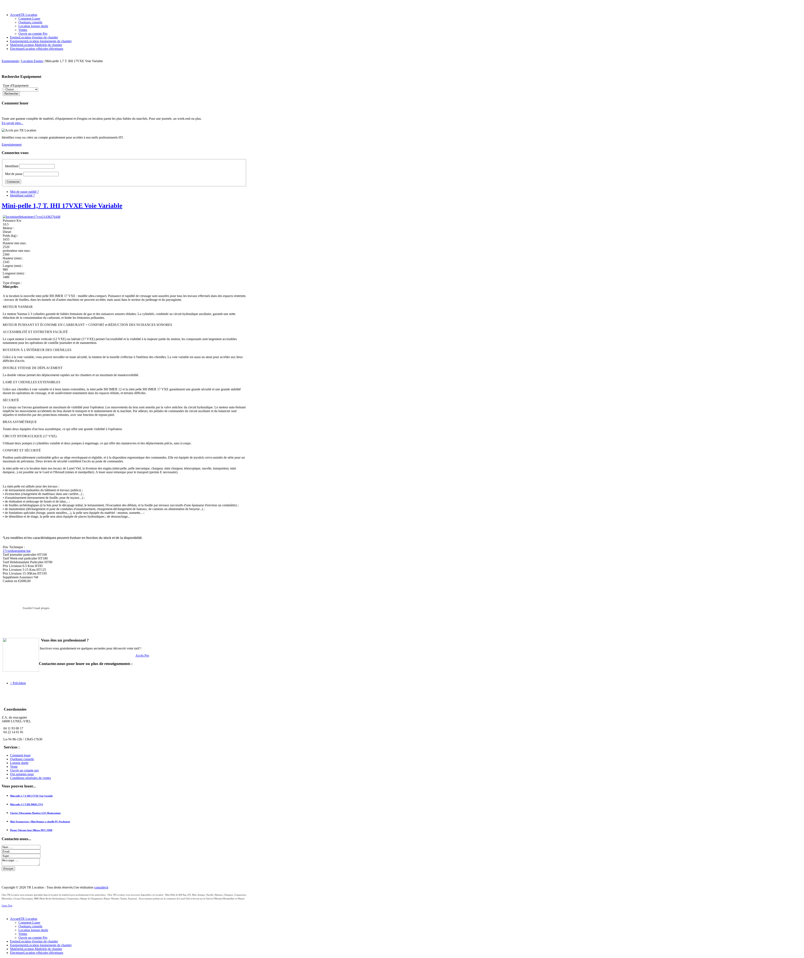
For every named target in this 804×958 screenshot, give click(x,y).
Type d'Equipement (15, 85)
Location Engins (32, 61)
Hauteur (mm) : (13, 258)
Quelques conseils (22, 759)
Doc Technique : (14, 547)
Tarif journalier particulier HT (22, 554)
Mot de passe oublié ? (24, 191)
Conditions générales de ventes (30, 778)
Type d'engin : (12, 283)
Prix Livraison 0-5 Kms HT (21, 566)
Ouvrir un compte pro (24, 770)
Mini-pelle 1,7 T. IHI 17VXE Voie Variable (62, 205)
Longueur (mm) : (14, 273)
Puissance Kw (12, 220)
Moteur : (8, 228)
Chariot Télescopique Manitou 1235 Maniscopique (35, 813)
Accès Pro (142, 655)
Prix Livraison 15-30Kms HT (22, 573)
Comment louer (20, 755)
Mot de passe (13, 174)
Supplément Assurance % (19, 577)
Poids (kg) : (10, 235)
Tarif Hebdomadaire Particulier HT (26, 562)
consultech (101, 887)
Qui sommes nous (22, 774)
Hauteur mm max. (15, 243)
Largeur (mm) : (13, 265)
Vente (14, 766)
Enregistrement (12, 144)
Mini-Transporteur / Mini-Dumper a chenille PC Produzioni (40, 821)
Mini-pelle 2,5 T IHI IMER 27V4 (26, 804)
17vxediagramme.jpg (17, 551)
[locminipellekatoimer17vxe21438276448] (31, 217)
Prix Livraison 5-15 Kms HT (22, 569)
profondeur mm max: (17, 250)
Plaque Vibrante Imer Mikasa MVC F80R (31, 830)
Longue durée (19, 763)
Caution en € (11, 581)
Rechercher (11, 93)
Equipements (10, 61)
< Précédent (18, 683)
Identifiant (11, 166)
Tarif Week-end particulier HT (23, 558)
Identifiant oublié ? (22, 195)
